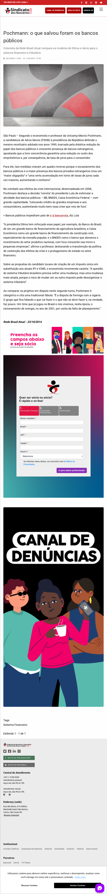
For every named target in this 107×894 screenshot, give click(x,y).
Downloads (59, 849)
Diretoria (48, 849)
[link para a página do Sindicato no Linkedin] (96, 3)
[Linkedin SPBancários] (15, 751)
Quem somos (92, 849)
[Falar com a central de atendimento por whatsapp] (10, 795)
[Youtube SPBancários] (24, 751)
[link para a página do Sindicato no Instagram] (91, 3)
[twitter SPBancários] (5, 751)
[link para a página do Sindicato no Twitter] (86, 3)
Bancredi (7, 863)
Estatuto (70, 849)
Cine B (16, 863)
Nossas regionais (11, 815)
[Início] (31, 10)
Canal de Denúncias (55, 10)
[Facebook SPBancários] (10, 751)
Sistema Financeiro (15, 724)
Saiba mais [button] (80, 877)
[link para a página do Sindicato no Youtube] (101, 3)
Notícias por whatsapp (19, 758)
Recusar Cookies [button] (29, 885)
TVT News (25, 863)
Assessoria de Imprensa (31, 849)
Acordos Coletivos (11, 849)
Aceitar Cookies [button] (77, 885)
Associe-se (88, 10)
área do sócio (74, 10)
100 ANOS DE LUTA (15, 2)
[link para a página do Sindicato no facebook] (82, 3)
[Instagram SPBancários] (19, 751)
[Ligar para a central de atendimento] (4, 795)
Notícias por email (17, 765)
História (80, 849)
